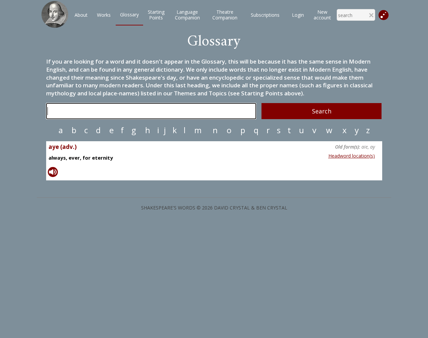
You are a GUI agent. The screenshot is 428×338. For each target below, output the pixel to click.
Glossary (129, 14)
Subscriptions (265, 15)
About (81, 15)
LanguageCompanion (187, 14)
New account (322, 14)
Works (104, 15)
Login (298, 15)
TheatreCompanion (224, 14)
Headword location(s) (351, 156)
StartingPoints (156, 14)
